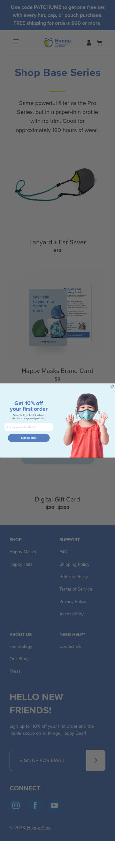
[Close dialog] (112, 386)
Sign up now (28, 438)
